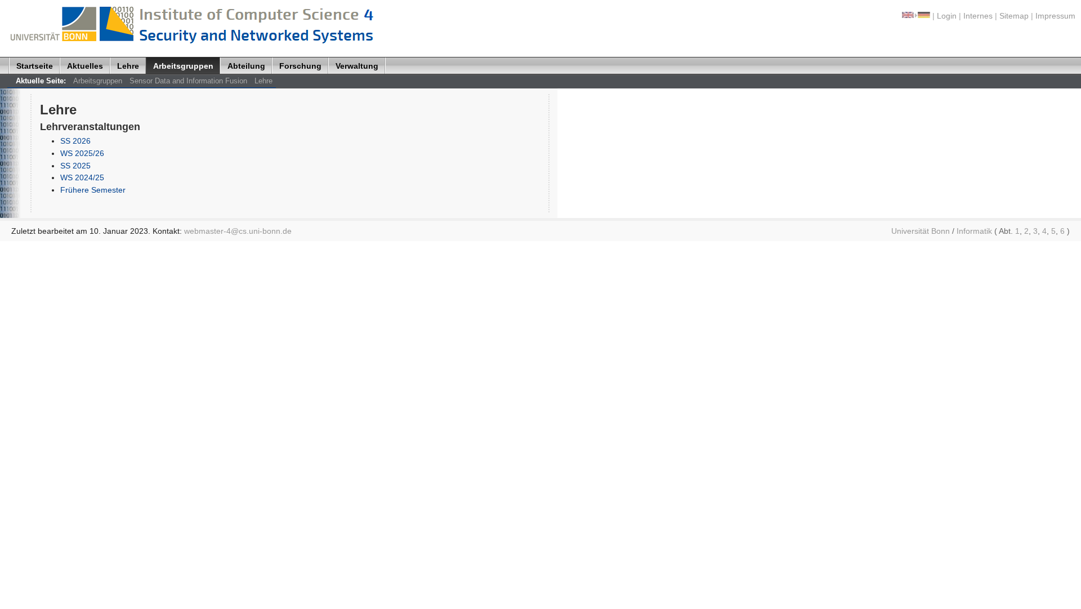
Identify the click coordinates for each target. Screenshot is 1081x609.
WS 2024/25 (82, 177)
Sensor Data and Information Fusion (188, 81)
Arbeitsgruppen (183, 65)
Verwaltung (357, 65)
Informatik (974, 230)
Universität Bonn (920, 230)
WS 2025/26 (82, 153)
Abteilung (246, 65)
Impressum (1055, 15)
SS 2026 (75, 140)
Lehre (128, 65)
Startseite (34, 65)
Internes (978, 15)
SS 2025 (75, 165)
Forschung (300, 65)
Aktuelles (85, 65)
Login (947, 15)
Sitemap (1014, 15)
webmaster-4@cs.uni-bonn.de (238, 230)
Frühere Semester (93, 189)
